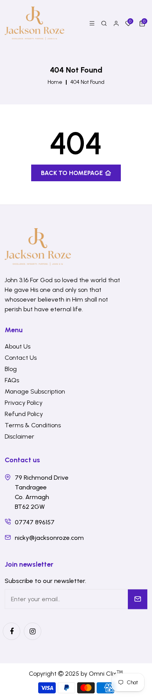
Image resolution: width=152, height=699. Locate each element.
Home (55, 82)
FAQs (12, 380)
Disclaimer (19, 436)
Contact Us (21, 357)
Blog (11, 369)
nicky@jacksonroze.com (49, 537)
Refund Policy (24, 414)
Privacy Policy (23, 402)
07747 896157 (35, 522)
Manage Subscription (35, 391)
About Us (17, 346)
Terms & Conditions (33, 425)
